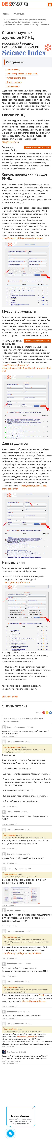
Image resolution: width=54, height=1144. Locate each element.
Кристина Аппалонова (12, 747)
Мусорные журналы (16, 78)
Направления (13, 86)
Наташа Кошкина (10, 937)
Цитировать (10, 736)
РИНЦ (41, 995)
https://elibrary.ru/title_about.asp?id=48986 (21, 953)
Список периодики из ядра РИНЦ (22, 74)
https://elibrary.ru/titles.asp (17, 582)
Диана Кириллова (10, 874)
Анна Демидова (10, 835)
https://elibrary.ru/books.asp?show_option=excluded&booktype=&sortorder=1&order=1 (26, 368)
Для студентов (14, 82)
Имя (3, 736)
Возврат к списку (10, 697)
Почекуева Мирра (10, 1029)
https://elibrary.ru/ (10, 142)
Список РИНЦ (13, 69)
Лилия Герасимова (11, 987)
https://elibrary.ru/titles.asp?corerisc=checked (22, 238)
